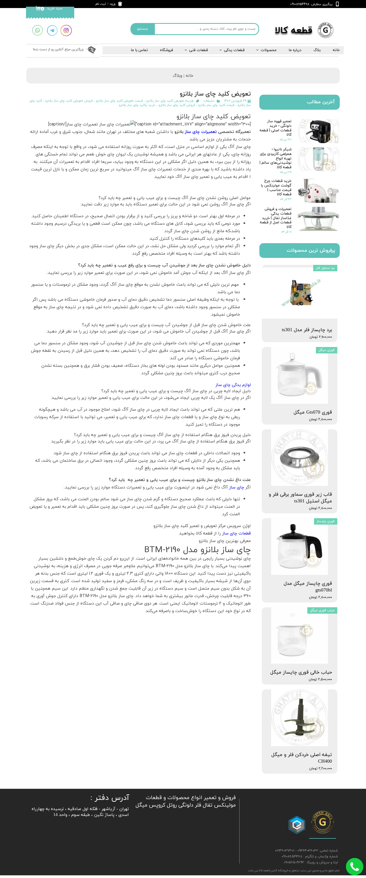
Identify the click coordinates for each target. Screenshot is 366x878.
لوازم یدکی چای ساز (233, 384)
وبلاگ (177, 76)
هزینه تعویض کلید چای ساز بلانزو (169, 101)
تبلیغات (208, 101)
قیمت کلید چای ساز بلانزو (216, 105)
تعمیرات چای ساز (201, 131)
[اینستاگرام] (66, 30)
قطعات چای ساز (236, 533)
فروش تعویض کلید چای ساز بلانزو (69, 101)
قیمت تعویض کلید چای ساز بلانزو (119, 101)
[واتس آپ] (37, 30)
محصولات (269, 50)
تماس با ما (139, 50)
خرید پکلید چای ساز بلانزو (137, 105)
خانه (336, 50)
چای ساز (236, 487)
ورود (112, 4)
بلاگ (317, 50)
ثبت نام (100, 4)
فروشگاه (166, 50)
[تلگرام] (52, 31)
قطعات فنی (198, 50)
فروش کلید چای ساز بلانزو (177, 105)
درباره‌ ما (295, 50)
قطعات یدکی (234, 50)
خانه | (187, 76)
